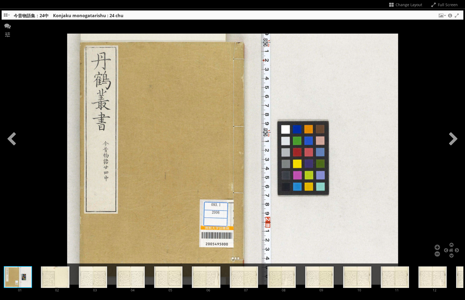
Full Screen (447, 4)
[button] (442, 17)
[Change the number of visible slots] (7, 17)
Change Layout (408, 4)
